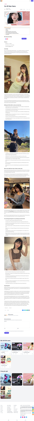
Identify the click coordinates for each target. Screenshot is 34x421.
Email (18, 328)
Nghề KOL (2, 411)
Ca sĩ (9, 46)
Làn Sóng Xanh (12, 211)
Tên (4, 328)
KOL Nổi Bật (2, 410)
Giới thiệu (15, 406)
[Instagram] (22, 417)
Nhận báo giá (24, 38)
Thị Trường (2, 412)
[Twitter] (26, 417)
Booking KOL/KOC (9, 406)
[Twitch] (24, 417)
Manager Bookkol (10, 314)
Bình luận (5, 321)
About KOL (2, 343)
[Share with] (29, 9)
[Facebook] (20, 417)
